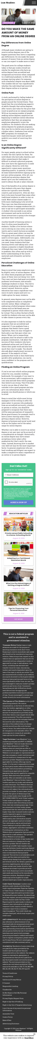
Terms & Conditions (28, 494)
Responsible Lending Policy (11, 492)
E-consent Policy (24, 491)
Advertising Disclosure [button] (24, 492)
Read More (29, 1038)
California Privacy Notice (12, 495)
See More (18, 619)
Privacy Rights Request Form (13, 998)
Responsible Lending (10, 986)
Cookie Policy (8, 1017)
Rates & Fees (7, 1020)
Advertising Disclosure (11, 1024)
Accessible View (8, 1014)
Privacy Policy (18, 494)
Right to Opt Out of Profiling (13, 1002)
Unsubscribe (7, 990)
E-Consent (6, 983)
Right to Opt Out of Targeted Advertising (17, 1005)
